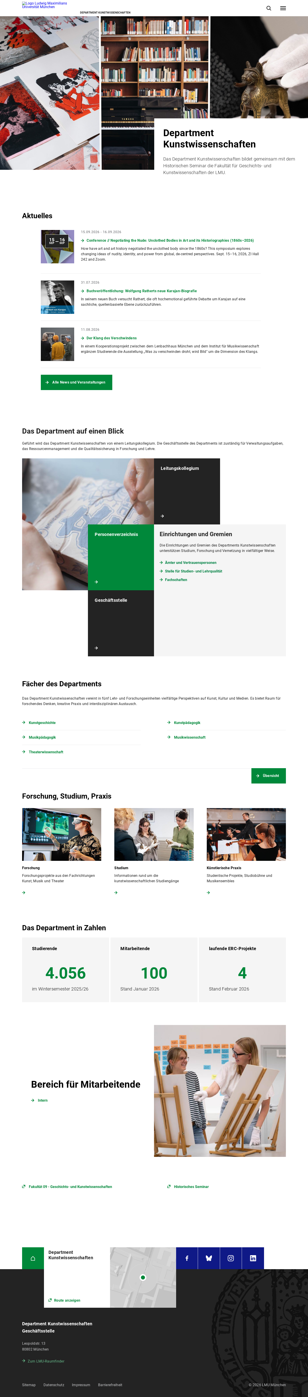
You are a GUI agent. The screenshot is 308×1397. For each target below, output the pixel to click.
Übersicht (271, 776)
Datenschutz (54, 1385)
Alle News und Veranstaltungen (78, 382)
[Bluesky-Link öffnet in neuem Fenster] (209, 1258)
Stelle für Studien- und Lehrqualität (193, 571)
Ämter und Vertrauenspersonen (190, 563)
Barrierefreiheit (110, 1385)
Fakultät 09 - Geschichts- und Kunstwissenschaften (70, 1187)
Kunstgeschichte (42, 723)
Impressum (81, 1385)
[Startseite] (33, 1258)
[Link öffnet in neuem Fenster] (154, 1091)
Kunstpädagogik (187, 723)
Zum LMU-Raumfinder (46, 1361)
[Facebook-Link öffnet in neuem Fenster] (187, 1258)
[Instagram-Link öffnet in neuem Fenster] (231, 1258)
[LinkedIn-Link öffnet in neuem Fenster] (253, 1258)
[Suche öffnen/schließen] (269, 8)
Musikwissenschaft (189, 737)
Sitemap (29, 1385)
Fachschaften (176, 580)
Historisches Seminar (191, 1187)
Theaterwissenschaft (46, 752)
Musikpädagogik (42, 737)
